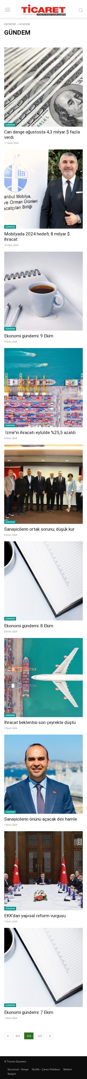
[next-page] (49, 1035)
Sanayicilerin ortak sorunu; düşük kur (39, 529)
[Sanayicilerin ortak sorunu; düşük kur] (43, 484)
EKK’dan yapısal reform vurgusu (35, 915)
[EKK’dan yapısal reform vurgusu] (43, 870)
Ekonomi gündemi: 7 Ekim (28, 1012)
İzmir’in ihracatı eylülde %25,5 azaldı (40, 432)
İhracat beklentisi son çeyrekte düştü (40, 722)
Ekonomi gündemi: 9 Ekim (28, 335)
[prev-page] (7, 1035)
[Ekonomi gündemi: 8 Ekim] (43, 580)
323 (17, 1036)
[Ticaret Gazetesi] (43, 10)
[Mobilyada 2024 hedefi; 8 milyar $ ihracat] (43, 189)
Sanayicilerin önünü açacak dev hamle (40, 819)
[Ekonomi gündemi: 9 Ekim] (43, 291)
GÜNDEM (10, 124)
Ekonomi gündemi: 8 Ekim (28, 625)
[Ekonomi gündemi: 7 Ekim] (43, 967)
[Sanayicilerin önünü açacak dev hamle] (43, 774)
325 (40, 1036)
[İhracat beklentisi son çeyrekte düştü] (43, 677)
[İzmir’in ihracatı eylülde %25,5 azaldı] (43, 387)
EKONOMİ (10, 24)
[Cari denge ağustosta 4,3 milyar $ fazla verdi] (43, 87)
